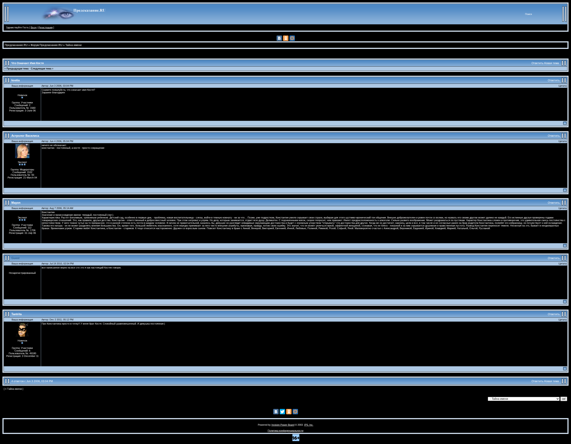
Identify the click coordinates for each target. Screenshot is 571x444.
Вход (33, 27)
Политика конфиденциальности (285, 430)
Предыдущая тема (17, 68)
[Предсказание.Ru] (74, 23)
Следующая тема (41, 68)
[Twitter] (282, 411)
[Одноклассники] (285, 38)
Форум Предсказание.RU (46, 45)
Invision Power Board (282, 424)
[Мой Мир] (292, 38)
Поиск (528, 14)
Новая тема (551, 63)
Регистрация (45, 27)
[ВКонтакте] (279, 38)
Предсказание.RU (16, 45)
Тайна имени (73, 45)
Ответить (537, 63)
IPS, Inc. (308, 424)
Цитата (563, 85)
